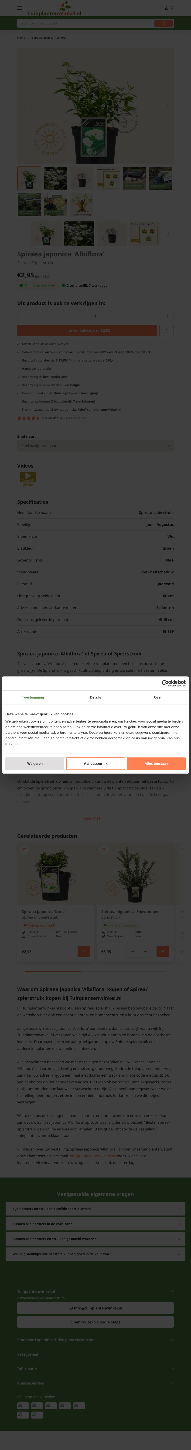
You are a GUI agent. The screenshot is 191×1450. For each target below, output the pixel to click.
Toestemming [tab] (33, 697)
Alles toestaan (156, 763)
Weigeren (35, 763)
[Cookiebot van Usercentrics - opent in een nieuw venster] (165, 683)
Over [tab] (158, 697)
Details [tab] (95, 697)
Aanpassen (93, 763)
